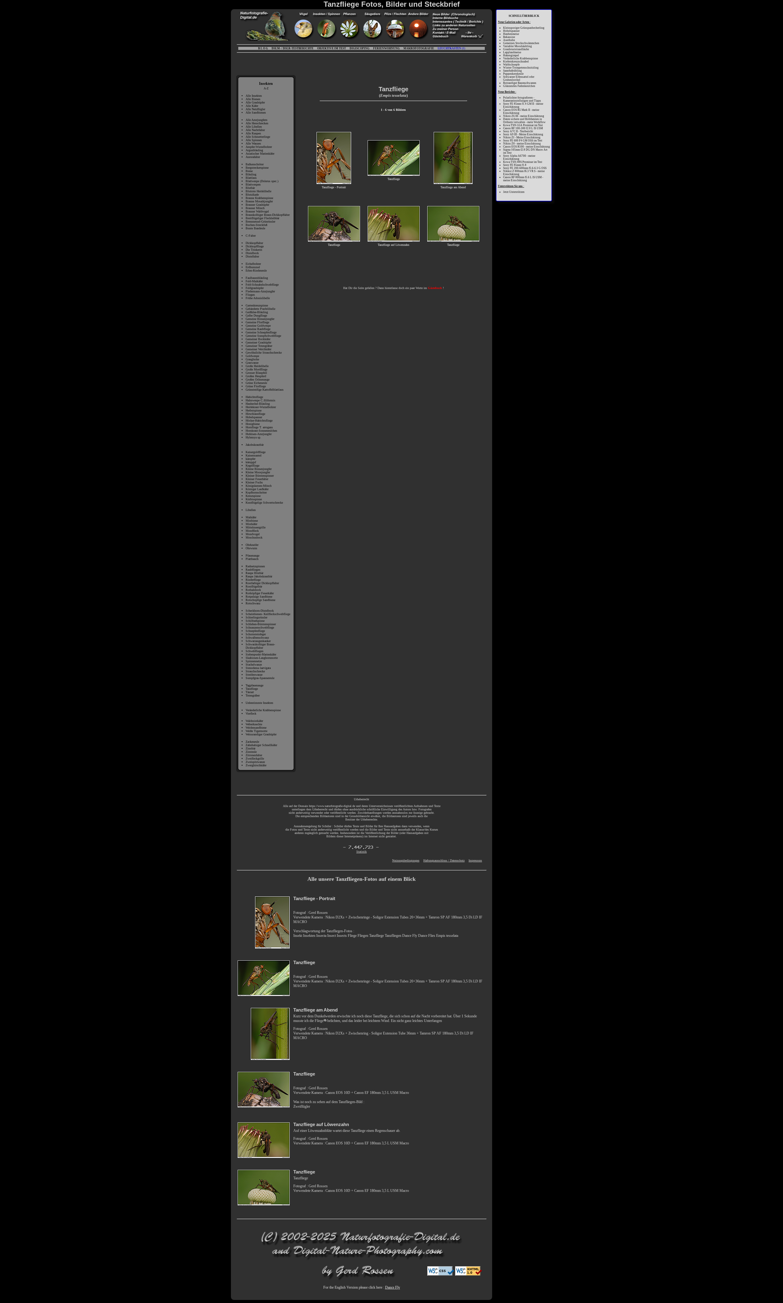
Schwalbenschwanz (257, 637)
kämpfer (250, 458)
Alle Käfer (252, 105)
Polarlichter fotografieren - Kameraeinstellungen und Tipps (522, 99)
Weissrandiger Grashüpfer (261, 734)
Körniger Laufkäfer (257, 489)
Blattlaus (251, 177)
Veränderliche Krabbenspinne (263, 710)
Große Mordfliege (256, 369)
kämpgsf (251, 462)
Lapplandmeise (512, 52)
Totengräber (253, 695)
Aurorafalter (253, 157)
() (451, 48)
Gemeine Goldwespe (258, 325)
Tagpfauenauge (254, 685)
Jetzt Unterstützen (514, 191)
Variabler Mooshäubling (517, 46)
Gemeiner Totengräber (259, 345)
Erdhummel (253, 267)
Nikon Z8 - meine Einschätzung (522, 143)
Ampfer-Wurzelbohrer (259, 146)
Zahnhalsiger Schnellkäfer (261, 745)
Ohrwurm (251, 548)
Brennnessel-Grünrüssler (260, 221)
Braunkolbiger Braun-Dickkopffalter (268, 214)
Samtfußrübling (512, 70)
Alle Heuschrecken (257, 123)
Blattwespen (253, 184)
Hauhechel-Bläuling (258, 403)
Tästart (250, 692)
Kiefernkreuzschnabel (516, 61)
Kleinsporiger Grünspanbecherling (523, 27)
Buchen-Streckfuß (256, 225)
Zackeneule (252, 741)
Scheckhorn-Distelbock (260, 610)
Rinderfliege (253, 579)
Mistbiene (252, 520)
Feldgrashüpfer (255, 288)
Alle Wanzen (253, 143)
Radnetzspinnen (255, 566)
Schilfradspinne (255, 620)
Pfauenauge (252, 555)
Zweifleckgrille (255, 758)
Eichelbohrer (253, 263)
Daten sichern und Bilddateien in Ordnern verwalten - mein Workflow (524, 121)
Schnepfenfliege (255, 631)
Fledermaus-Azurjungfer (260, 291)
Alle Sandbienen (256, 112)
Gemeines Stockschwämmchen (521, 43)
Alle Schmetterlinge (258, 136)
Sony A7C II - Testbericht (518, 131)
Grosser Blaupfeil (256, 372)
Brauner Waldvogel (257, 211)
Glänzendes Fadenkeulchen (519, 86)
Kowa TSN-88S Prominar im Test (522, 161)
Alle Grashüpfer (255, 102)
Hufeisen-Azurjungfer (259, 434)
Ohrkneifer (252, 544)
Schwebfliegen (254, 651)
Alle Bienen (253, 99)
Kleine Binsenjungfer (259, 469)
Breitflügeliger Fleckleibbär (262, 218)
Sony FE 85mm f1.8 (514, 165)
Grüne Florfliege (256, 386)
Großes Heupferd (256, 376)
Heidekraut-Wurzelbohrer (261, 407)
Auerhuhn (509, 40)
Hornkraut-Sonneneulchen (261, 430)
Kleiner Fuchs (254, 482)
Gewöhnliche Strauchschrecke (264, 352)
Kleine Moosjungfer (258, 472)
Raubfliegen (253, 569)
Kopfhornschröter (256, 492)
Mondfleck (252, 530)
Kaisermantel (254, 455)
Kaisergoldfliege (255, 452)
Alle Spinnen (254, 140)
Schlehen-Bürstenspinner (261, 624)
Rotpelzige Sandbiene (259, 596)
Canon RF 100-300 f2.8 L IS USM (523, 128)
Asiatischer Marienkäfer (260, 153)
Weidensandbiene (256, 727)
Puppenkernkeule (513, 73)
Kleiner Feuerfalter (257, 479)
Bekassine (509, 37)
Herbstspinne (254, 410)
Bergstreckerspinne (257, 167)
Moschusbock (254, 537)
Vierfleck (251, 713)
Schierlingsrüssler (256, 617)
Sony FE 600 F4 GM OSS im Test (522, 140)
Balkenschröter (255, 164)
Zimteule (251, 751)
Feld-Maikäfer (254, 281)
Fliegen (250, 294)
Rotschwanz (253, 603)
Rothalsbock (253, 589)
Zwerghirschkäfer (256, 765)
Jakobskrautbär (255, 444)
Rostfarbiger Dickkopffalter (262, 583)
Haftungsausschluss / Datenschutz (444, 860)
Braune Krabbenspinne (259, 198)
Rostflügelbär (254, 586)
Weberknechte (254, 724)
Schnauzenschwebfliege (260, 627)
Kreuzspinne (253, 496)
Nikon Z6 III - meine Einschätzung (523, 116)
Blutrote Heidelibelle (258, 191)
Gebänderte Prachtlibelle (260, 308)
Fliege (319, 1021)
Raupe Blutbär (254, 573)
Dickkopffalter (254, 243)
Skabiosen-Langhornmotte (262, 657)
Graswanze (252, 362)
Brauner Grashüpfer (257, 204)
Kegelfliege (252, 465)
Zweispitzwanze (255, 762)
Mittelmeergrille (255, 527)
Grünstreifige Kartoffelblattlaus (265, 389)
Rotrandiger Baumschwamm (519, 82)
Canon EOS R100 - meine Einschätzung (526, 146)
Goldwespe (252, 356)
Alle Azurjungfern (256, 120)
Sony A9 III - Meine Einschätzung (523, 134)
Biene (249, 171)
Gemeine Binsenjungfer (260, 319)
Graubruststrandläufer (516, 49)
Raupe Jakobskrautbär (259, 576)
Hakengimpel (511, 55)
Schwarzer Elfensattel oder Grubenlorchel (518, 78)
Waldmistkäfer (254, 721)
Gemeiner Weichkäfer (258, 349)
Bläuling (251, 174)
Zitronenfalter (254, 755)
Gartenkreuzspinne (257, 305)
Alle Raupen (253, 133)
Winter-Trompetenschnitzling (521, 67)
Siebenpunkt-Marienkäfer (261, 654)
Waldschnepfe (511, 64)
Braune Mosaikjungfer (259, 201)
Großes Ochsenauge (257, 379)
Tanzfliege (252, 688)
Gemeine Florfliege (257, 322)
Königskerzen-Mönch (259, 485)
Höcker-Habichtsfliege (259, 420)
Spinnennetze (254, 661)
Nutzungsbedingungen (405, 860)
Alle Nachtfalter (255, 130)
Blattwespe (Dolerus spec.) (262, 181)
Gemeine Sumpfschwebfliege (263, 335)
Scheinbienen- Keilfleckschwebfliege (268, 614)
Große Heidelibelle (257, 366)
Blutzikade (252, 194)
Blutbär (250, 188)
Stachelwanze (254, 664)
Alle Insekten (254, 95)
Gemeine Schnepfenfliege (261, 332)
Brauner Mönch (255, 208)
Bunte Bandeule (255, 228)
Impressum (475, 860)
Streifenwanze (254, 674)
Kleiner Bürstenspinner (260, 475)
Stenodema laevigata (258, 668)
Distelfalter (252, 256)
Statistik (361, 851)
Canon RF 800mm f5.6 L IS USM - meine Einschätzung (523, 179)
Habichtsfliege (254, 397)
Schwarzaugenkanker (258, 641)
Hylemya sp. (253, 437)
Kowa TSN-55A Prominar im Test (523, 125)
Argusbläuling (254, 150)
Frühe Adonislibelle (258, 298)
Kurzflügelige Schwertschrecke (264, 502)
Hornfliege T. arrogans (259, 427)
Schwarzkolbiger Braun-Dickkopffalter (260, 646)
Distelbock (252, 253)
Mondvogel (253, 534)
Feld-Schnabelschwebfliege (262, 284)
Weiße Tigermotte (256, 731)
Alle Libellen (254, 126)
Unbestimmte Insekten (259, 702)
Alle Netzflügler (255, 109)
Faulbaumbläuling (257, 278)
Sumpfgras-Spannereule (260, 678)
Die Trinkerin (254, 249)
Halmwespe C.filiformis (260, 400)
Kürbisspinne (254, 499)
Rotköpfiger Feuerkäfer (260, 593)
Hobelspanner (254, 417)
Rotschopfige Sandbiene (260, 600)
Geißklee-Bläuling (257, 312)
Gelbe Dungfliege (256, 315)
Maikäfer (251, 517)
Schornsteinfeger (256, 634)
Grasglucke (252, 359)
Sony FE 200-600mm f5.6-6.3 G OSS (525, 168)
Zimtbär (250, 748)
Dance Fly (392, 1287)
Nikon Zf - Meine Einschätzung (521, 137)
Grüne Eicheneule (256, 383)
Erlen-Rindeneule (256, 270)
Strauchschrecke (255, 671)
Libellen (251, 510)
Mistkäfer (251, 524)
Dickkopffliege (255, 246)
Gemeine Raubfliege (258, 329)
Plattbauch (252, 559)
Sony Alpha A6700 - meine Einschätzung (519, 157)
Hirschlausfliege (255, 413)
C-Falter (251, 235)
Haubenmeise (511, 34)
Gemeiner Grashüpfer (258, 342)
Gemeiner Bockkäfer (258, 339)
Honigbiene (253, 424)
